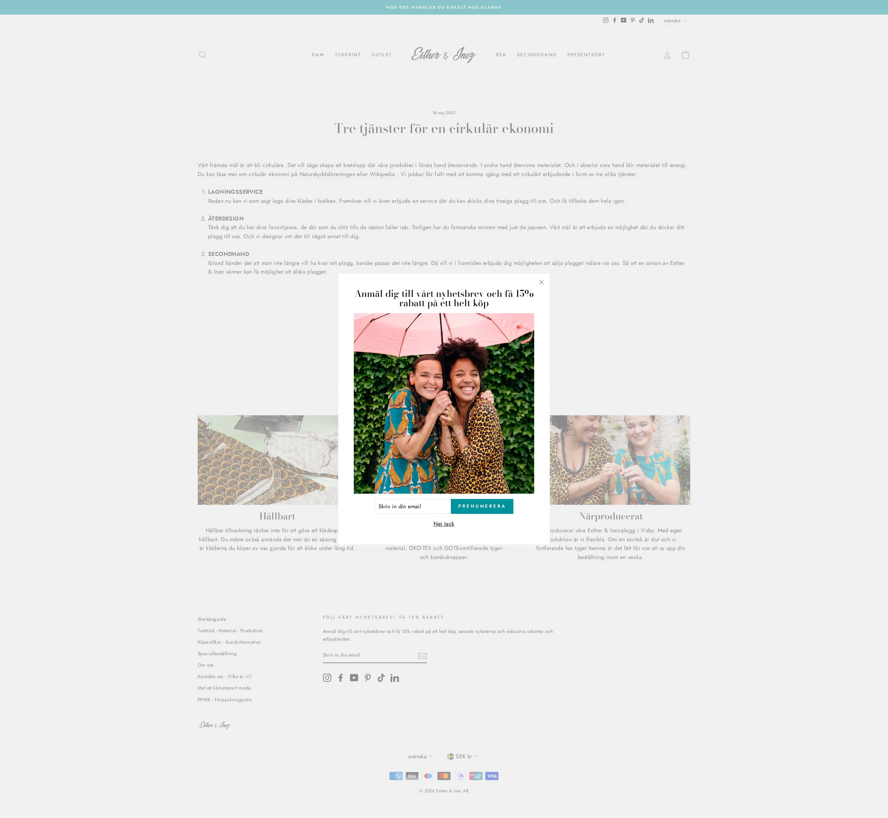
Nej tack (444, 524)
